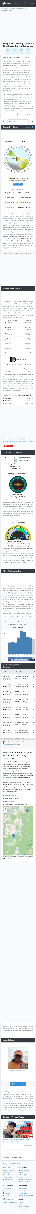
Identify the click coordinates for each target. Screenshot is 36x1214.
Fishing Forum (7, 1175)
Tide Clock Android (26, 1179)
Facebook (7, 1188)
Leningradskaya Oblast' (22, 8)
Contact (20, 1202)
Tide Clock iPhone (25, 1182)
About (20, 1204)
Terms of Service (23, 1206)
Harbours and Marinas (12, 798)
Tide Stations (7, 1172)
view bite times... (8, 90)
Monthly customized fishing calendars (16, 742)
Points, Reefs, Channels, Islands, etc (16, 804)
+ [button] (5, 809)
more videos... (28, 1145)
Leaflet (15, 854)
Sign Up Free (18, 184)
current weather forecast (13, 234)
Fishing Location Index (25, 1195)
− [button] (5, 812)
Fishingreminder (13, 3)
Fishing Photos (7, 1177)
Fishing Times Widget (9, 1202)
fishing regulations (11, 777)
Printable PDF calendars (12, 744)
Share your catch (18, 1084)
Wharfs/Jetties (9, 801)
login (8, 1157)
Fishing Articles (7, 1179)
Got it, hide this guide (26, 114)
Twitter (6, 1195)
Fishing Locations (8, 1170)
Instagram (7, 1191)
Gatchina (18, 63)
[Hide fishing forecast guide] (32, 58)
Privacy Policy (22, 1209)
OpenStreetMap (23, 854)
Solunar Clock (22, 1193)
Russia (12, 8)
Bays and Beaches (10, 795)
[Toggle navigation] (31, 3)
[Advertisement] (18, 26)
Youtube (7, 1193)
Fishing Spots (4, 8)
